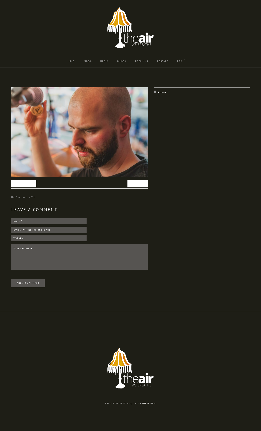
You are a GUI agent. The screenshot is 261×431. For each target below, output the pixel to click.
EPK (179, 61)
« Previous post (23, 183)
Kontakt (162, 61)
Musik (104, 61)
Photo (162, 92)
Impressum (149, 403)
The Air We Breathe (117, 403)
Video (87, 61)
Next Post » (137, 183)
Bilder (121, 61)
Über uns (141, 61)
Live (71, 61)
